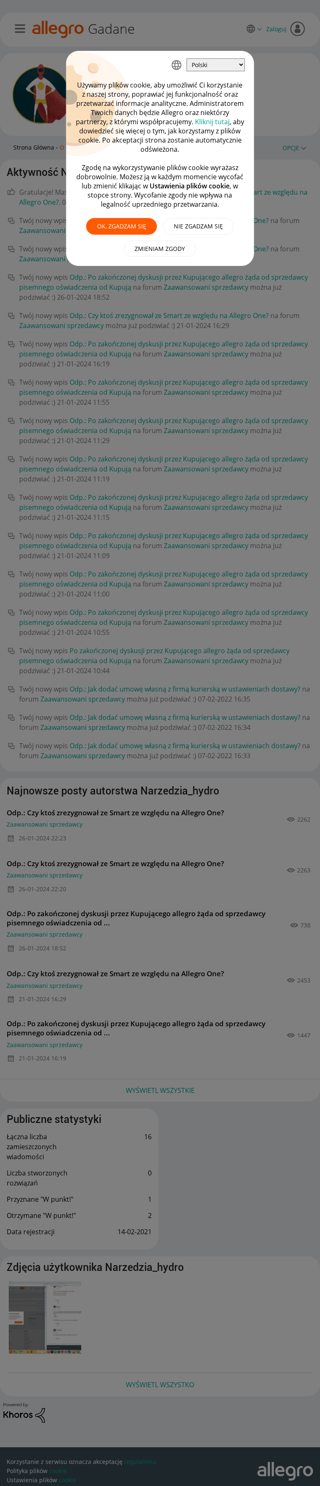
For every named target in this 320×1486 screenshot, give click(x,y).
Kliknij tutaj (212, 121)
